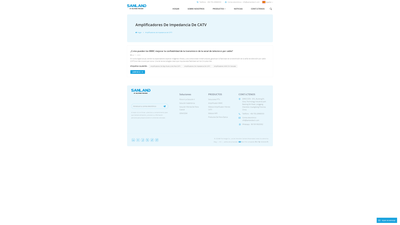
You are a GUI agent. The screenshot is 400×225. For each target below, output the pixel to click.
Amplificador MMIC (215, 103)
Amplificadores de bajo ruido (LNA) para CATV (165, 66)
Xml (220, 142)
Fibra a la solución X (187, 99)
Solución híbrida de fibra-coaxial (189, 108)
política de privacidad (231, 142)
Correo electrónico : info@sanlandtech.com (244, 2)
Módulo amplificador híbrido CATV (219, 108)
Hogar (175, 9)
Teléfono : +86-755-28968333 (210, 2)
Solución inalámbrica (187, 103)
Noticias (238, 9)
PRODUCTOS (218, 9)
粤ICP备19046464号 (261, 142)
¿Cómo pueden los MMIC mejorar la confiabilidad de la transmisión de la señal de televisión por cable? (181, 51)
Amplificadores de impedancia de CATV (197, 66)
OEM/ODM (183, 113)
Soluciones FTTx (214, 99)
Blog (215, 142)
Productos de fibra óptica (218, 117)
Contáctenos (258, 9)
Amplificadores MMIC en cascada (225, 66)
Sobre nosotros (196, 9)
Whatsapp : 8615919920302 (252, 124)
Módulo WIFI (213, 113)
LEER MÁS (136, 72)
